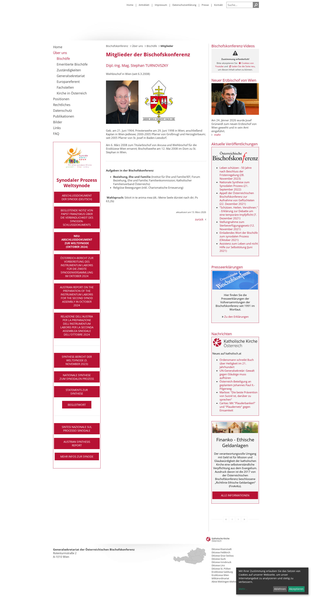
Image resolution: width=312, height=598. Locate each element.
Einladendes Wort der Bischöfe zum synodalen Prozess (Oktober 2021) (239, 236)
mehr (217, 134)
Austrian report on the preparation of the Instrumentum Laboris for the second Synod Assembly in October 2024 (77, 296)
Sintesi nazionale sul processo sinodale (77, 428)
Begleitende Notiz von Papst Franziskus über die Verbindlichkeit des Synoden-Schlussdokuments (76, 217)
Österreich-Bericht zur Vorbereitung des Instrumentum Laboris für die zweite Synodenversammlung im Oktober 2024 (76, 267)
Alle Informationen (235, 495)
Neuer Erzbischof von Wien (233, 80)
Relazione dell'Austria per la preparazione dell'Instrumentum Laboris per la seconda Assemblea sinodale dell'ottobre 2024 (76, 325)
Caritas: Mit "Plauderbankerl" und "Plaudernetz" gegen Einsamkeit (237, 406)
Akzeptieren (296, 589)
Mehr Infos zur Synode (76, 456)
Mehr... (243, 589)
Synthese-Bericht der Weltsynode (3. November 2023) (77, 360)
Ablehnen (280, 589)
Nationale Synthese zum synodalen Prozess (77, 376)
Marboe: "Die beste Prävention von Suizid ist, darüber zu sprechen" (238, 395)
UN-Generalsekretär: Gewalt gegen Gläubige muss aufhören (237, 374)
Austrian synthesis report (77, 443)
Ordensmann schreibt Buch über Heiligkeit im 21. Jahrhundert (237, 363)
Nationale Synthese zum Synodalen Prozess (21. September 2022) (235, 185)
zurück (199, 219)
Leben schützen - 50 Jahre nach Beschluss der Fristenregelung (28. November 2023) (236, 173)
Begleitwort (77, 404)
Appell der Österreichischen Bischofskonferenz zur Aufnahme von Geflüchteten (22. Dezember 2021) (237, 198)
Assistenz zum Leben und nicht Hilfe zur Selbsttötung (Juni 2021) (239, 247)
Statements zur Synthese (77, 391)
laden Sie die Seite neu (243, 66)
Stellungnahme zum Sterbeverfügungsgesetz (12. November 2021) (237, 225)
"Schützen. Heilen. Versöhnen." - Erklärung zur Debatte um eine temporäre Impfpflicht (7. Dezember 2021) (239, 213)
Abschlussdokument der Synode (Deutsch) (77, 197)
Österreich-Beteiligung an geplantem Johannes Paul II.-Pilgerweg (237, 385)
